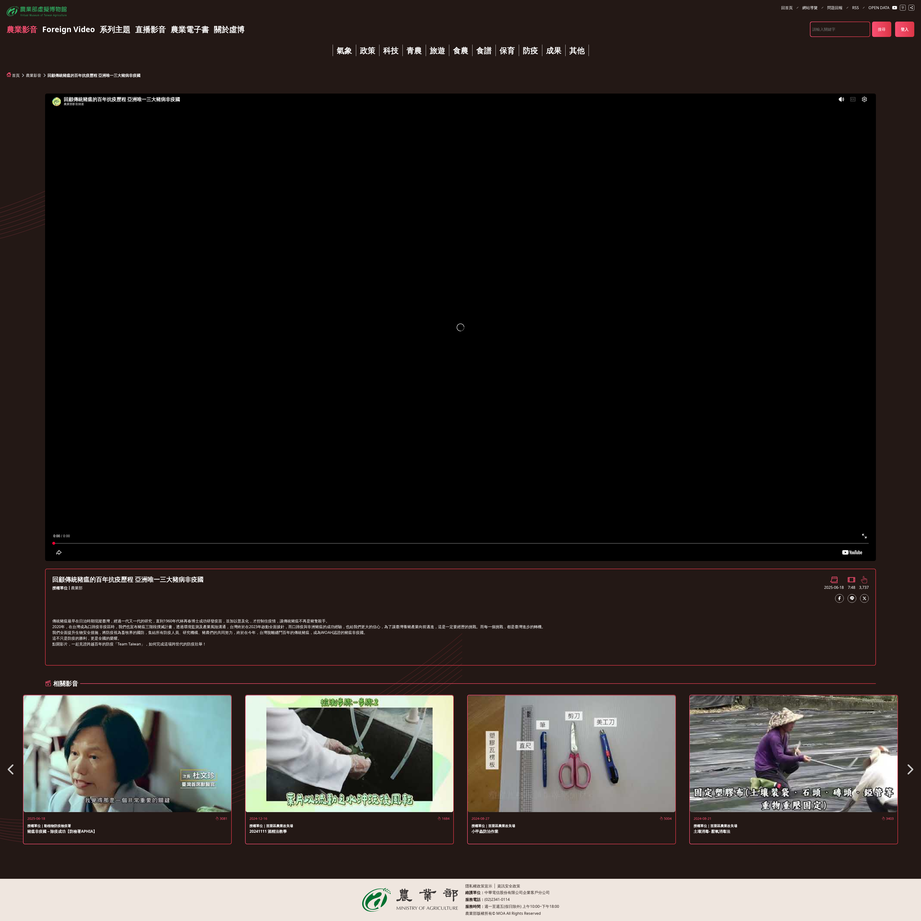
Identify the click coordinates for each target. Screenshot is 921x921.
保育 (507, 50)
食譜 (484, 50)
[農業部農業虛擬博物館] (37, 10)
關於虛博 (229, 29)
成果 (553, 50)
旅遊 (437, 50)
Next (909, 769)
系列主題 (115, 29)
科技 (391, 50)
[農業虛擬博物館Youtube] (894, 7)
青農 (414, 50)
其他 (577, 50)
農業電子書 (190, 29)
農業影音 (22, 29)
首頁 (16, 75)
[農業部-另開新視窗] (410, 900)
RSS (855, 7)
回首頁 (787, 7)
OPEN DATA (878, 7)
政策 (367, 50)
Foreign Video (68, 29)
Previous (11, 769)
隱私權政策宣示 (478, 886)
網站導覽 (810, 7)
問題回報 (835, 7)
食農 (460, 50)
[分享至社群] (911, 7)
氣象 (344, 50)
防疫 (530, 50)
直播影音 (150, 29)
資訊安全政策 (508, 886)
